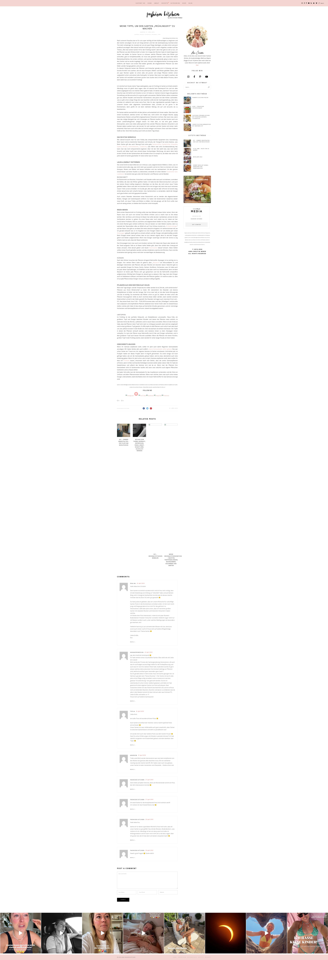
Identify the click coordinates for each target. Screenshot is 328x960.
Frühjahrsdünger (171, 226)
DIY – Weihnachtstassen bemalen (155, 556)
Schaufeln (174, 144)
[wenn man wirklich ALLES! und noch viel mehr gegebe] (61, 933)
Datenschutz (192, 957)
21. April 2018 (173, 408)
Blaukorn (156, 262)
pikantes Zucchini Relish (200, 97)
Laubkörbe (143, 147)
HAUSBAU (154, 34)
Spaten (119, 147)
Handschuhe (166, 144)
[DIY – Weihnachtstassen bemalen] (155, 488)
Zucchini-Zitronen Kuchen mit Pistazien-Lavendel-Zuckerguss (201, 117)
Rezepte (208, 957)
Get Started (196, 224)
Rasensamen (153, 248)
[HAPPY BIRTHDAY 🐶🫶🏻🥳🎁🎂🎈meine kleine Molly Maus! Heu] (184, 933)
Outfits (201, 957)
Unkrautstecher (133, 147)
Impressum (182, 957)
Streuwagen (121, 233)
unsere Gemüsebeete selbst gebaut (160, 349)
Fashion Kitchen (123, 408)
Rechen (125, 147)
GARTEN (137, 34)
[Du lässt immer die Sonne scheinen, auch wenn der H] (143, 933)
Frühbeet (126, 360)
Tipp (159, 34)
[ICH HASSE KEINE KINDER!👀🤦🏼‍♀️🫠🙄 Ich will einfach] (307, 933)
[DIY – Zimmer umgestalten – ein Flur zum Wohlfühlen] (123, 430)
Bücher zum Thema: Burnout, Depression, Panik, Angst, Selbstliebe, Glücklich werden (139, 445)
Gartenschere (156, 144)
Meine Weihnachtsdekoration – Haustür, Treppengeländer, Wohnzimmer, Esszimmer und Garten (173, 559)
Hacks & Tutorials (145, 34)
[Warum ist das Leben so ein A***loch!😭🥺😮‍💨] (20, 933)
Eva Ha (133, 583)
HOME (175, 957)
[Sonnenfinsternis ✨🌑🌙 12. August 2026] (225, 933)
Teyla (132, 711)
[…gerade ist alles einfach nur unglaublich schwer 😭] (102, 933)
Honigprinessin (137, 652)
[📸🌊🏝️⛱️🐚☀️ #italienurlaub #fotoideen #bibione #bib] (266, 933)
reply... (133, 642)
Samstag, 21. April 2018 (147, 32)
